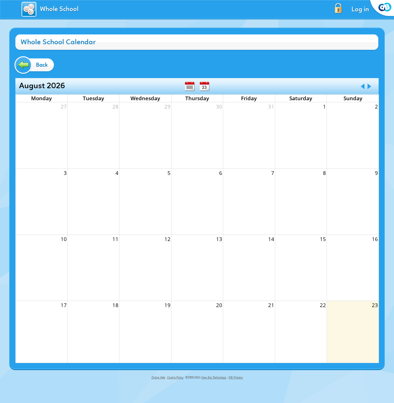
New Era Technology (213, 377)
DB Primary (236, 377)
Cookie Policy (175, 377)
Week (189, 86)
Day (204, 86)
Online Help (158, 377)
